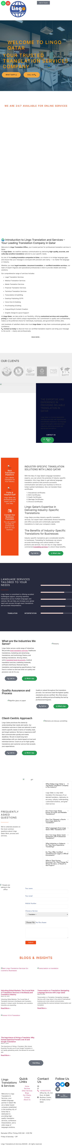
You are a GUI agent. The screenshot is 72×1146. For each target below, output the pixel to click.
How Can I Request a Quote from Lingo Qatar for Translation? (56, 821)
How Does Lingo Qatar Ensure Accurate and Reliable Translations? (56, 812)
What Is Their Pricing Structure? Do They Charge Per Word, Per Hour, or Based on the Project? (57, 862)
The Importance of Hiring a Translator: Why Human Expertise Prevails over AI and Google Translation (17, 1040)
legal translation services (19, 650)
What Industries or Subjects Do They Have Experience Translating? (55, 845)
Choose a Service (31, 911)
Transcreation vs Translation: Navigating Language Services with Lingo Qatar (53, 992)
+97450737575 (45, 1088)
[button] (57, 785)
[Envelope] (8, 3)
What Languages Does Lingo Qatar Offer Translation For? (56, 829)
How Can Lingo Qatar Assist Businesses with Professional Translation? (56, 836)
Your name (29, 888)
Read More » (5, 1008)
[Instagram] (67, 1084)
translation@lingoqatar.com (49, 1086)
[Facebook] (57, 1084)
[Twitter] (62, 1084)
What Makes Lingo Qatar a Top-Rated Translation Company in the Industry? (57, 785)
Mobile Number (30, 903)
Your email (28, 896)
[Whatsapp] (3, 3)
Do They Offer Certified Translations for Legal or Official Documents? (57, 853)
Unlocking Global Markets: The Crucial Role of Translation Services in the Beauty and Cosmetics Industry (17, 992)
